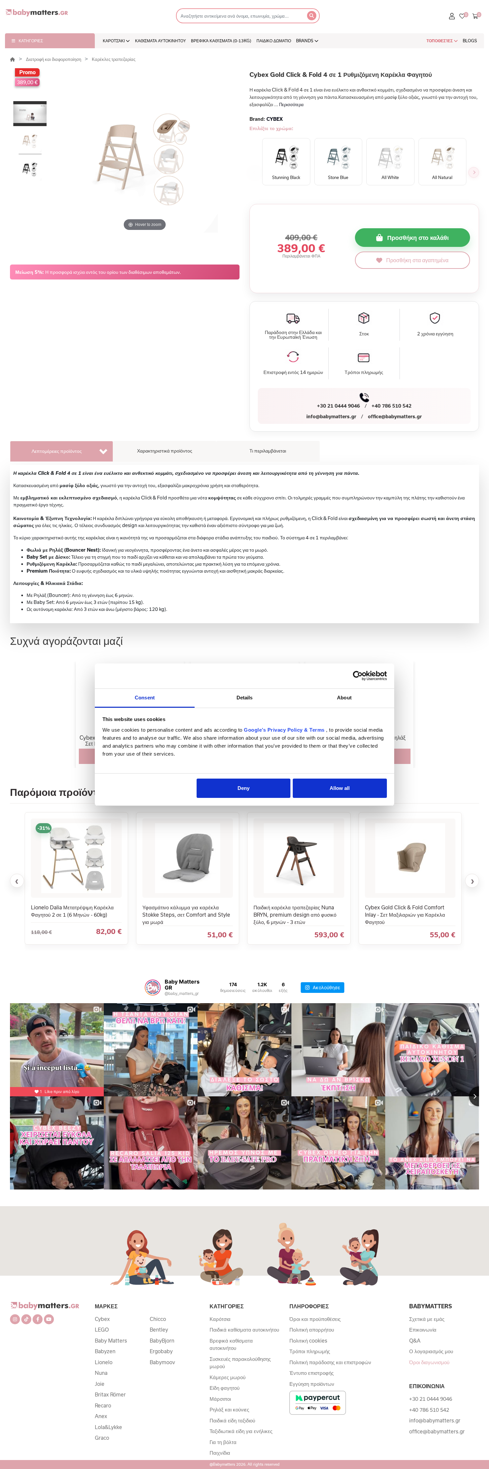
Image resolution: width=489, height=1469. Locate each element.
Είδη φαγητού (225, 1388)
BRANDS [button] (305, 40)
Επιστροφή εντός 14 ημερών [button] (293, 372)
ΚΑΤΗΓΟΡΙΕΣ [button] (31, 40)
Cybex (102, 1319)
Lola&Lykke (108, 1427)
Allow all (340, 788)
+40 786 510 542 (391, 406)
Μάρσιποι (220, 1399)
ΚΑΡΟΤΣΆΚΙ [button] (114, 40)
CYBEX (274, 119)
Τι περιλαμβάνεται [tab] (267, 451)
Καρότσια (220, 1319)
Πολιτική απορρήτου (311, 1330)
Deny (243, 788)
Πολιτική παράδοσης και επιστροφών (330, 1362)
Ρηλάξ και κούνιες (229, 1409)
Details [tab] (245, 697)
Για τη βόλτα (223, 1442)
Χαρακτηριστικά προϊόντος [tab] (164, 451)
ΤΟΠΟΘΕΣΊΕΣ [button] (440, 40)
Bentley (159, 1330)
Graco (102, 1438)
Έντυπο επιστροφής (311, 1373)
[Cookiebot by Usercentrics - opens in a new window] (358, 676)
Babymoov (162, 1362)
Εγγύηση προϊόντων (311, 1384)
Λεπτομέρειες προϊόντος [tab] (57, 451)
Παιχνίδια (220, 1453)
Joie (99, 1384)
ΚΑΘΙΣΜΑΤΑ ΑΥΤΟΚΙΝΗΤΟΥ (160, 40)
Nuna (101, 1373)
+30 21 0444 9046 (338, 406)
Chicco (158, 1319)
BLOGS (470, 40)
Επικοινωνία (422, 1330)
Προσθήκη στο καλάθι (418, 237)
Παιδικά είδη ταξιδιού (232, 1420)
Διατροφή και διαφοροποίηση (54, 59)
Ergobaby (161, 1351)
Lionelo (103, 1362)
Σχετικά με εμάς (426, 1319)
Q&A (414, 1341)
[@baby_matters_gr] (152, 987)
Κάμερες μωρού (227, 1377)
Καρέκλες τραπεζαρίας (113, 59)
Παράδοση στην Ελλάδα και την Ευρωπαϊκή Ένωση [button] (293, 334)
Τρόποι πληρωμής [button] (364, 372)
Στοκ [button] (364, 333)
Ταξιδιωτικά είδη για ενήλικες (241, 1431)
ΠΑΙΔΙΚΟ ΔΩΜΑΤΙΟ (273, 40)
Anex (101, 1416)
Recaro (103, 1405)
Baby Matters (111, 1341)
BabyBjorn (162, 1341)
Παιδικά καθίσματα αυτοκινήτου (244, 1330)
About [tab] (344, 697)
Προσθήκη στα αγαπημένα (417, 260)
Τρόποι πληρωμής (309, 1351)
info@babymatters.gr (331, 416)
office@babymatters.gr (395, 416)
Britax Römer (110, 1394)
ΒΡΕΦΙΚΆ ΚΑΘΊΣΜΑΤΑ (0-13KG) (221, 40)
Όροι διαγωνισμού (429, 1362)
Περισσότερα (291, 104)
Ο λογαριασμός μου (431, 1351)
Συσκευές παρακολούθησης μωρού (240, 1363)
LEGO (102, 1330)
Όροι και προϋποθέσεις (315, 1319)
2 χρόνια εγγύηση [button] (435, 333)
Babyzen (105, 1351)
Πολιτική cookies (308, 1341)
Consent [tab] (145, 697)
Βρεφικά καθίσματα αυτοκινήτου (231, 1344)
